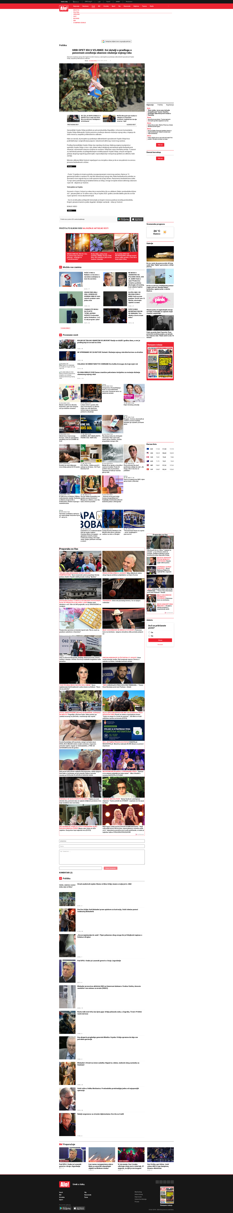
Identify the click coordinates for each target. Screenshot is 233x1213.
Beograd (76, 18)
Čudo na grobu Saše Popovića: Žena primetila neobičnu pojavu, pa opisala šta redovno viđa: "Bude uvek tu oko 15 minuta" (160, 334)
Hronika (106, 6)
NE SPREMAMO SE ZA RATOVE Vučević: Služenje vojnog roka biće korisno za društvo (110, 352)
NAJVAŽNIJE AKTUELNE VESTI (95, 228)
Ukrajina (76, 14)
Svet (75, 16)
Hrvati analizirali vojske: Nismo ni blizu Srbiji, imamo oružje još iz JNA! (104, 884)
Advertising (139, 1194)
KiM (74, 20)
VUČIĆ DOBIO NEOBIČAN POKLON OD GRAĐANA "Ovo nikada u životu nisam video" (135, 313)
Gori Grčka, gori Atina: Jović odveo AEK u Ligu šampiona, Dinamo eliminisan (158, 1166)
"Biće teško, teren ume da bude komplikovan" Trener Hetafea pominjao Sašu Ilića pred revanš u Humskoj (159, 112)
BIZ (99, 6)
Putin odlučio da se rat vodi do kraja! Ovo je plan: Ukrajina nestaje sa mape (160, 138)
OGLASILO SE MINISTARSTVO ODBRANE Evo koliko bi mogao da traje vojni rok (107, 364)
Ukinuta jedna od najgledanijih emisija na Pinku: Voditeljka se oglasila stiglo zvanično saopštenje (160, 311)
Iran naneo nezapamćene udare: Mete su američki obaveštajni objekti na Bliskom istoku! (101, 1166)
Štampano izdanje (79, 22)
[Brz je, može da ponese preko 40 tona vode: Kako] (160, 254)
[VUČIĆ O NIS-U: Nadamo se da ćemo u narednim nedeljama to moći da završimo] (71, 279)
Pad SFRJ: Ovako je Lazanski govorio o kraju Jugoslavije (99, 961)
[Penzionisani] (129, 2)
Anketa (150, 620)
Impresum (138, 1197)
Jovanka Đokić (93, 60)
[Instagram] (161, 1182)
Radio (152, 6)
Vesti (93, 6)
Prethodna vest (73, 124)
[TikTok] (164, 1182)
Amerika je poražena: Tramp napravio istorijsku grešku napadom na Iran (159, 120)
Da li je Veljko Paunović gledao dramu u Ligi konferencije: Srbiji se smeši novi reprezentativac (160, 132)
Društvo (76, 10)
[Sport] (118, 2)
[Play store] (123, 219)
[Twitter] (172, 1182)
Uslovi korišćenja (140, 1199)
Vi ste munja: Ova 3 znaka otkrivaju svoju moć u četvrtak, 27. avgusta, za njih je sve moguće (131, 1166)
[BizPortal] (76, 2)
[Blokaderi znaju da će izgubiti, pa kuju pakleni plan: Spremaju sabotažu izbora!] (160, 363)
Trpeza (144, 6)
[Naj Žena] (99, 1)
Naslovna (85, 6)
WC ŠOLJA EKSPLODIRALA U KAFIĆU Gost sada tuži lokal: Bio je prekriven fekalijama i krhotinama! (91, 118)
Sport (113, 6)
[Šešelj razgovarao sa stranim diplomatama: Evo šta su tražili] (67, 1124)
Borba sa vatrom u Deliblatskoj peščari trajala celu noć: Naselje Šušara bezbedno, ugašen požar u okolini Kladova (160, 288)
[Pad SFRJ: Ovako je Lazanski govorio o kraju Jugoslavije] (67, 971)
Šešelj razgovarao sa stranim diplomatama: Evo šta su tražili (100, 1114)
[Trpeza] (108, 2)
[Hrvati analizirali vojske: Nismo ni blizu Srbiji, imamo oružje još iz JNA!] (67, 894)
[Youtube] (168, 1182)
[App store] (137, 219)
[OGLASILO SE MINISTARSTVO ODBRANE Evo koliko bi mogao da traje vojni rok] (67, 366)
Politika (76, 12)
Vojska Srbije (65, 328)
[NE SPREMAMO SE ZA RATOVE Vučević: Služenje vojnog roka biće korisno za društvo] (67, 356)
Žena (86, 1197)
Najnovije (76, 6)
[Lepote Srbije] (88, 2)
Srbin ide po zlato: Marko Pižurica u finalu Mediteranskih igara (160, 125)
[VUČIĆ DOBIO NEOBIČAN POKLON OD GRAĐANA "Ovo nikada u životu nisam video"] (115, 316)
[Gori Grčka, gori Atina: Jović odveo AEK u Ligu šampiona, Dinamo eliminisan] (160, 1154)
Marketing (138, 1192)
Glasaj (160, 640)
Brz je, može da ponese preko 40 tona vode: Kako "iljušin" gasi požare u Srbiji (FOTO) (160, 265)
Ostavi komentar (110, 868)
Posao (137, 1202)
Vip (119, 6)
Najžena (136, 6)
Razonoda (127, 6)
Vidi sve (160, 145)
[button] (113, 60)
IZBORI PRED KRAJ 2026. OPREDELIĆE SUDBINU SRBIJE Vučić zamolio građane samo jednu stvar (92, 296)
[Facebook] (157, 1182)
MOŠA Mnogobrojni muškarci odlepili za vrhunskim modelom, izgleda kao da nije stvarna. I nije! (127, 118)
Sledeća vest (131, 124)
